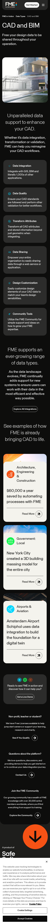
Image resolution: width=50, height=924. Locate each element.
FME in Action (8, 16)
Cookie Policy (35, 904)
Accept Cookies (25, 919)
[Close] (47, 862)
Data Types (20, 16)
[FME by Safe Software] (12, 5)
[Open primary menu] (42, 5)
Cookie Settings (25, 910)
